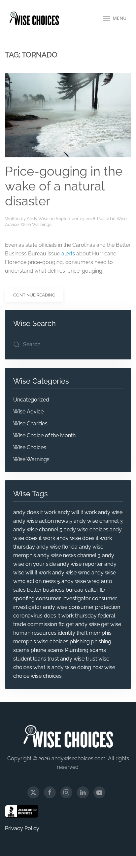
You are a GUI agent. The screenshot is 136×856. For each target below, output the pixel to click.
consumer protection (94, 607)
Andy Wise (38, 218)
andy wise (110, 512)
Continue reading (34, 295)
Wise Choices (29, 447)
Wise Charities (30, 423)
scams (98, 650)
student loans (29, 659)
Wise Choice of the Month (44, 435)
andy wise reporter (80, 564)
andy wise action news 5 (42, 521)
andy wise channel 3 (98, 521)
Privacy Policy (22, 828)
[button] (115, 18)
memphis (100, 633)
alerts (68, 253)
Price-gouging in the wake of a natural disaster (63, 186)
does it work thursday (70, 616)
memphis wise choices (40, 641)
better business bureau (55, 590)
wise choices (46, 676)
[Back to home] (34, 18)
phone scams (47, 650)
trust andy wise (66, 659)
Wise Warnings (36, 224)
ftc (61, 624)
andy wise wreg (80, 581)
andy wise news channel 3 (69, 555)
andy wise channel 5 (37, 529)
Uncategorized (31, 400)
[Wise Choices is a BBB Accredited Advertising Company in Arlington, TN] (21, 811)
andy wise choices (86, 529)
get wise (111, 624)
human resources (34, 633)
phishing (80, 641)
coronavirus (28, 616)
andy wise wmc (71, 572)
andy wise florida (57, 547)
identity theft (72, 633)
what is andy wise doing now (68, 667)
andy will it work (77, 512)
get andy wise (83, 624)
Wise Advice (28, 411)
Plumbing (76, 650)
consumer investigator (63, 598)
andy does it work (34, 512)
